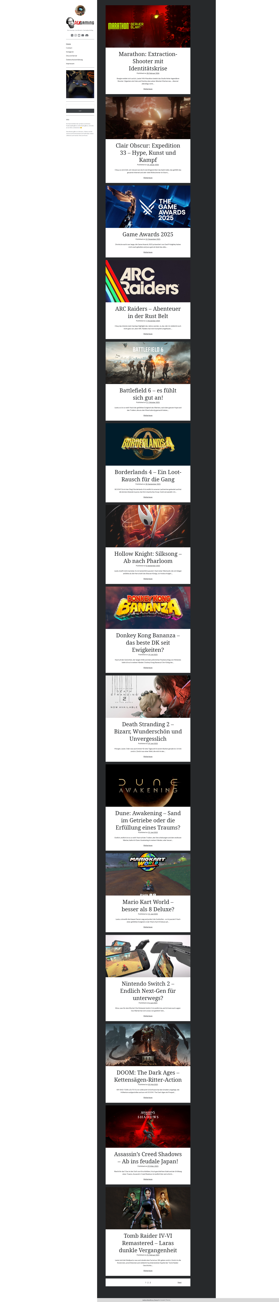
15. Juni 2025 (153, 832)
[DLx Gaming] (80, 28)
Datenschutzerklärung (74, 60)
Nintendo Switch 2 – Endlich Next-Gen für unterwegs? (148, 956)
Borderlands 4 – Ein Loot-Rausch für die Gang (148, 444)
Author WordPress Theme (150, 1300)
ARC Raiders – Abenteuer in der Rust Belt (148, 281)
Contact (69, 48)
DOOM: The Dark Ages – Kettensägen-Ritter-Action (148, 1045)
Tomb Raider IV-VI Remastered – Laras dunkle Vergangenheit (148, 1208)
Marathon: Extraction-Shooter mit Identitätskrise (148, 26)
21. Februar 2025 (153, 1255)
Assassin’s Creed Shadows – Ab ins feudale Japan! (148, 1126)
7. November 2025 (153, 321)
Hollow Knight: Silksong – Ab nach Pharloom (148, 526)
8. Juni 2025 (153, 1003)
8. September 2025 (153, 566)
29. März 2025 (152, 1166)
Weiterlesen (147, 89)
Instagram (70, 52)
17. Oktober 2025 (153, 402)
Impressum (70, 63)
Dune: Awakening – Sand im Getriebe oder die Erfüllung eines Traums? (148, 785)
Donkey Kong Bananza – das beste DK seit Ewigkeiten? (148, 608)
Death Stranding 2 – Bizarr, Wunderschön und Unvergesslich (148, 696)
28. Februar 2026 (153, 73)
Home (68, 44)
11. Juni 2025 (153, 914)
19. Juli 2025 (153, 654)
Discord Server (71, 56)
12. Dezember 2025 (152, 239)
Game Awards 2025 (148, 207)
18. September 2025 (153, 484)
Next (179, 1282)
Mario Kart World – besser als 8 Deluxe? (148, 874)
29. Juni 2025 (153, 743)
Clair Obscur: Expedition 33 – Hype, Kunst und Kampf (148, 118)
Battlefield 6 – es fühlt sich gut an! (148, 363)
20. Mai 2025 (153, 1084)
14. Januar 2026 (153, 165)
